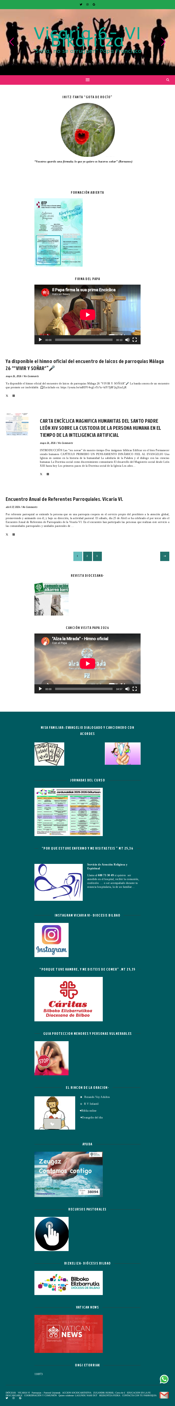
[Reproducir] (40, 339)
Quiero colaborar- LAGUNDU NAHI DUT (78, 1395)
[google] (94, 4)
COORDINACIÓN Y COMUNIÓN (40, 1395)
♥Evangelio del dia (91, 1117)
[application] (87, 315)
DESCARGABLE (14, 1395)
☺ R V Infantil (89, 1103)
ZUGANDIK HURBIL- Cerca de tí (109, 1392)
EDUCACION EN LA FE (139, 1392)
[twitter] (81, 4)
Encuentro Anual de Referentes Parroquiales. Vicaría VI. (64, 498)
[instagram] (87, 4)
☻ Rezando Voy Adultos (95, 1097)
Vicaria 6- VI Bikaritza (87, 37)
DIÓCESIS (11, 1392)
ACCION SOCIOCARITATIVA (76, 1392)
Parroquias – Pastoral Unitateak (46, 1392)
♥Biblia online (88, 1110)
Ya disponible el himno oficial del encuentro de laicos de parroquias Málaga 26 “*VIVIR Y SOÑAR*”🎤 (85, 364)
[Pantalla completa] (134, 339)
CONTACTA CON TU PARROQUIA (139, 1395)
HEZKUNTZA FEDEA (109, 1395)
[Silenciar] (127, 339)
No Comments (31, 376)
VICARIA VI (15, 355)
